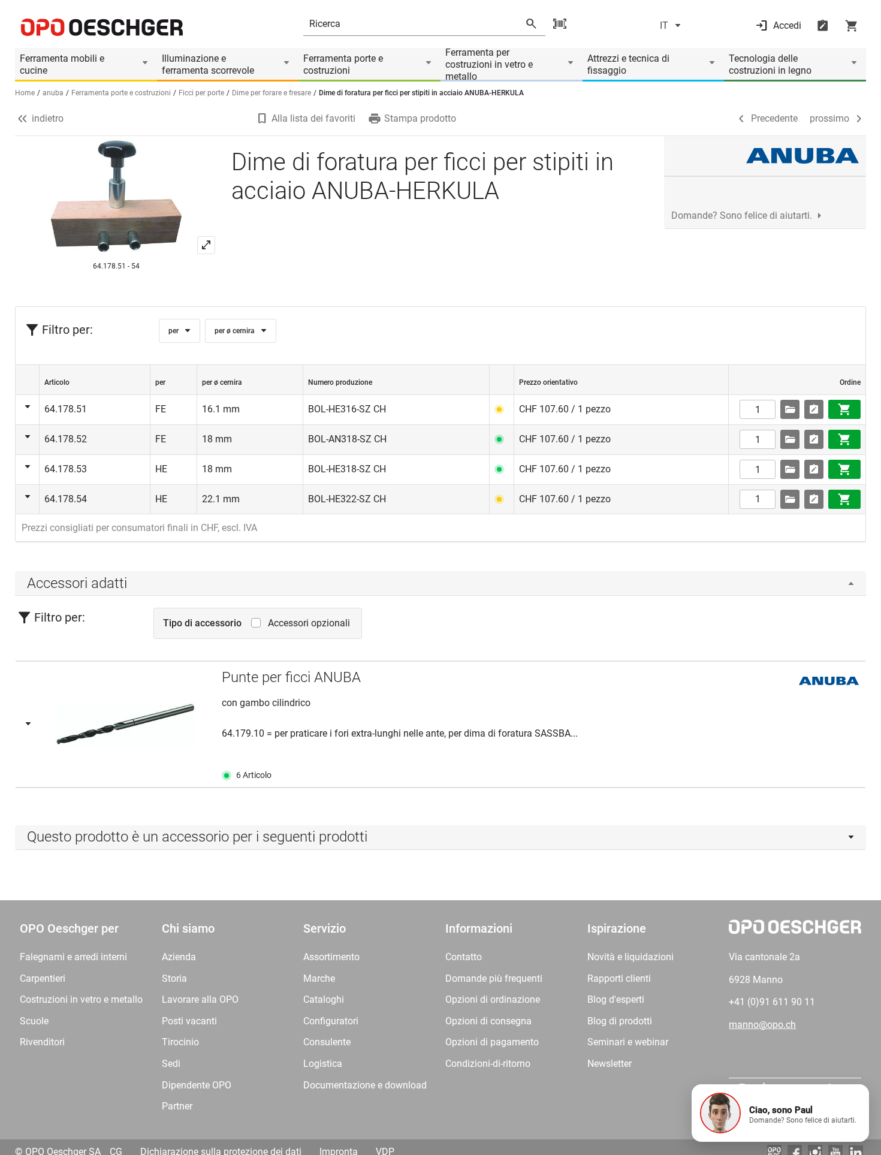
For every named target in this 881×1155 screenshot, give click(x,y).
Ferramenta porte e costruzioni (343, 64)
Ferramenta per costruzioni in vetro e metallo (489, 65)
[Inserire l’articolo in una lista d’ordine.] (813, 409)
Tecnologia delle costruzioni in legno (770, 64)
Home (25, 93)
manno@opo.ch (762, 1024)
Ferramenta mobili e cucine (62, 64)
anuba (53, 93)
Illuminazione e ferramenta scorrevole (208, 64)
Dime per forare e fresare (271, 93)
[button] (780, 1113)
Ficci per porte (201, 93)
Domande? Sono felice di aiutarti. (741, 215)
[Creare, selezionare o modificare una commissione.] (789, 409)
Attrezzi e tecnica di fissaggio (628, 64)
